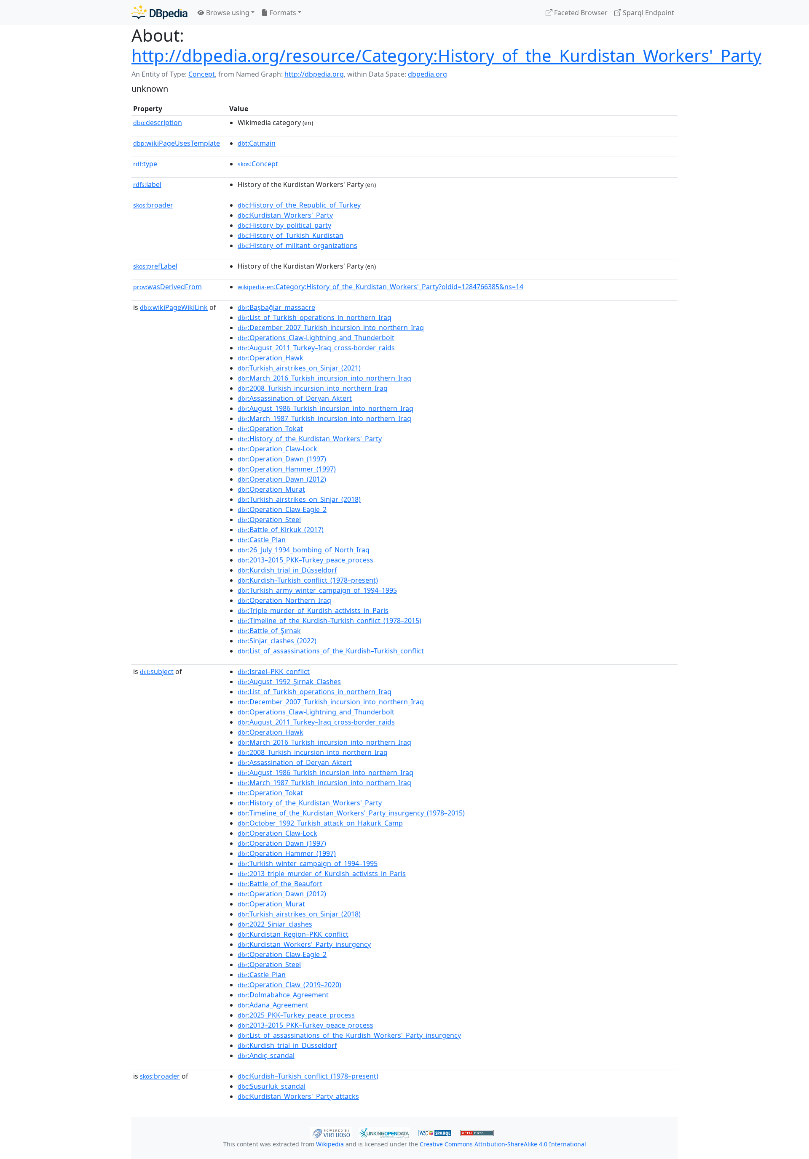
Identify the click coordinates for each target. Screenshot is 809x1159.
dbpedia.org (427, 74)
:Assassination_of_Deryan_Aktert (295, 398)
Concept (201, 74)
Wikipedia (330, 1144)
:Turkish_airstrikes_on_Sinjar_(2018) (299, 499)
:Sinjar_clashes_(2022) (277, 640)
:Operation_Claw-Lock (277, 448)
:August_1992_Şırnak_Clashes (289, 681)
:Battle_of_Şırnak (269, 630)
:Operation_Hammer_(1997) (287, 469)
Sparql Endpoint (647, 12)
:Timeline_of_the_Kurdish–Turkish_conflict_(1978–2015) (329, 620)
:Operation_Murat (271, 489)
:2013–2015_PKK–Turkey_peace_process (305, 560)
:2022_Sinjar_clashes (275, 924)
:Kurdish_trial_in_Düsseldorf (287, 570)
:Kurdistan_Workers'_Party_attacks (298, 1096)
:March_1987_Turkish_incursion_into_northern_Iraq (324, 418)
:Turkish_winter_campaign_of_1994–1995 (308, 863)
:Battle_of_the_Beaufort (280, 883)
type (145, 163)
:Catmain (257, 143)
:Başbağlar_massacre (276, 307)
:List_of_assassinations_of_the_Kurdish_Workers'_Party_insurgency (349, 1035)
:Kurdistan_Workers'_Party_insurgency (304, 944)
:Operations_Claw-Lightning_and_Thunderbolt (316, 337)
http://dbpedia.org (314, 74)
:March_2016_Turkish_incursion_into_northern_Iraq (324, 378)
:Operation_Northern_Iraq (284, 600)
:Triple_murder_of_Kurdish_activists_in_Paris (313, 610)
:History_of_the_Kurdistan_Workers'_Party (310, 438)
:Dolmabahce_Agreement (283, 994)
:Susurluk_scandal (271, 1086)
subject (157, 671)
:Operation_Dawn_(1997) (282, 459)
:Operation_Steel (269, 519)
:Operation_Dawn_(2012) (282, 479)
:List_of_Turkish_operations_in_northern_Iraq (314, 317)
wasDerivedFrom (167, 286)
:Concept (258, 163)
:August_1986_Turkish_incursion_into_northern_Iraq (325, 408)
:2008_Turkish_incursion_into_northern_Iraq (313, 388)
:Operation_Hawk (270, 357)
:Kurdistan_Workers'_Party (285, 215)
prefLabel (155, 266)
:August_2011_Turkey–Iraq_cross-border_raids (316, 347)
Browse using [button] (226, 12)
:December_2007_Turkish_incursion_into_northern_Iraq (331, 327)
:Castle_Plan (262, 539)
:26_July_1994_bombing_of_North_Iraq (304, 549)
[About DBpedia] (159, 12)
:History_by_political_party (284, 225)
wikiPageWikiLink (174, 307)
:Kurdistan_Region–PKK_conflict (293, 934)
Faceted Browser (580, 12)
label (147, 184)
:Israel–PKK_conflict (274, 671)
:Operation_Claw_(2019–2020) (289, 984)
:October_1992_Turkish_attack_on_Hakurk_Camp (320, 823)
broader (153, 205)
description (157, 122)
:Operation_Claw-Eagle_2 (282, 509)
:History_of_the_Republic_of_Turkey (299, 205)
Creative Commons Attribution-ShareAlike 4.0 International (503, 1144)
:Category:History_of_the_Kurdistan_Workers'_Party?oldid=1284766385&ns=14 (380, 286)
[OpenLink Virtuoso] (331, 1132)
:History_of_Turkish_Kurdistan (290, 235)
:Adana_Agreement (273, 1005)
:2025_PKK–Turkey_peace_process (296, 1015)
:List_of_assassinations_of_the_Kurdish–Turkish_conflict (331, 650)
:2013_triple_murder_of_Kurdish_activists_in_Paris (322, 873)
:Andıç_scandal (266, 1055)
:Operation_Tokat (270, 428)
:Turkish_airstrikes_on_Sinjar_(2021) (299, 368)
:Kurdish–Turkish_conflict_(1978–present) (308, 580)
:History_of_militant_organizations (297, 245)
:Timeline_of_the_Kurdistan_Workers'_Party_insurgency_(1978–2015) (351, 813)
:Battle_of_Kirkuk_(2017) (281, 529)
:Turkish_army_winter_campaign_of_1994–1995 (317, 590)
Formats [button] (282, 12)
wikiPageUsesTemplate (176, 143)
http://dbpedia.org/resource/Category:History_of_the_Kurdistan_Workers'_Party (446, 55)
